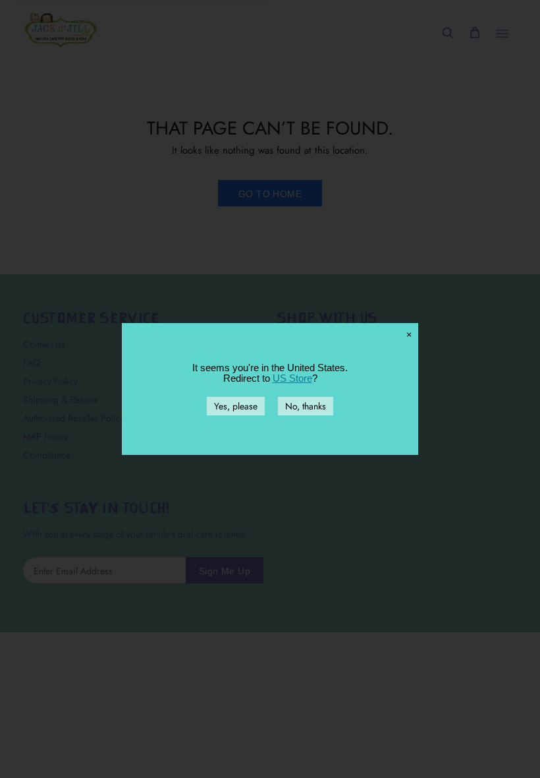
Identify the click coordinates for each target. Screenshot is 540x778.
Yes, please (235, 406)
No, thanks (305, 406)
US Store (292, 378)
